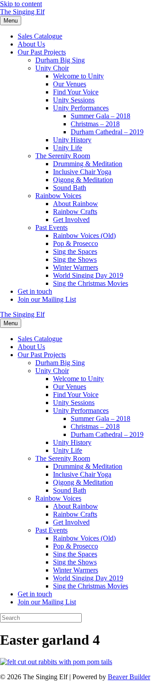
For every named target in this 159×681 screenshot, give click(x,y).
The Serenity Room (62, 156)
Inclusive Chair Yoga (82, 171)
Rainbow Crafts (75, 211)
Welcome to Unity (78, 76)
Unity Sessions (74, 100)
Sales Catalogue (40, 36)
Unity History (72, 140)
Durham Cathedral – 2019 (107, 132)
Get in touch (35, 291)
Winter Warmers (75, 267)
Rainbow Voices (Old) (84, 235)
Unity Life (67, 148)
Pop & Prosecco (75, 243)
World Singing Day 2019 (88, 275)
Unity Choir (52, 68)
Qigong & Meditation (83, 179)
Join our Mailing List (47, 299)
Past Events (51, 227)
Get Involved (71, 219)
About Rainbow (75, 203)
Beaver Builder (129, 677)
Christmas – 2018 (95, 124)
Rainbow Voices (58, 195)
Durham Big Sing (60, 60)
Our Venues (69, 84)
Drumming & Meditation (87, 163)
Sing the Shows (75, 259)
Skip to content (21, 4)
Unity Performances (81, 108)
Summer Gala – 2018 (100, 116)
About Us (31, 44)
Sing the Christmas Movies (90, 283)
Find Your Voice (75, 92)
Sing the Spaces (75, 251)
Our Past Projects (42, 52)
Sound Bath (69, 187)
